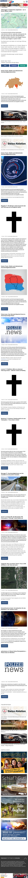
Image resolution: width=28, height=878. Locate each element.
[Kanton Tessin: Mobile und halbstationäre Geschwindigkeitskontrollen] (14, 83)
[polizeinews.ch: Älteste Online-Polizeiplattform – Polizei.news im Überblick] (14, 667)
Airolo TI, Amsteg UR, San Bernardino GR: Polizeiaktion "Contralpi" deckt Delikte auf (12, 517)
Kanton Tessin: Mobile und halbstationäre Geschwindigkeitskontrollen (12, 71)
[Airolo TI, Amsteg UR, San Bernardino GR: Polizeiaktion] (14, 525)
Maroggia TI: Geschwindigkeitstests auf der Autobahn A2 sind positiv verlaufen (12, 474)
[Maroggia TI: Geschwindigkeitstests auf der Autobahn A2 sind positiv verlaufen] (14, 483)
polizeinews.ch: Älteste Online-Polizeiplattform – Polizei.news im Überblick (13, 652)
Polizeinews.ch (4, 359)
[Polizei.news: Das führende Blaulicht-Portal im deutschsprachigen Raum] (14, 330)
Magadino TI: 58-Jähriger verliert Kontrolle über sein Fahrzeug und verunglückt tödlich (13, 206)
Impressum (4, 858)
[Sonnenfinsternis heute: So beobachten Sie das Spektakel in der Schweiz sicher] (14, 619)
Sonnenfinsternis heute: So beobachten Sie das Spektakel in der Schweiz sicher (13, 608)
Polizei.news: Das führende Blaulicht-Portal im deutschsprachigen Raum (13, 315)
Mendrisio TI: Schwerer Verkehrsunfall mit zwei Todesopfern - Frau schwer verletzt (13, 419)
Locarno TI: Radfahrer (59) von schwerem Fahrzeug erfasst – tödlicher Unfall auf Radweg (13, 369)
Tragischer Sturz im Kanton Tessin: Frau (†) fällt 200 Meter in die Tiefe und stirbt (13, 564)
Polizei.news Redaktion (13, 29)
